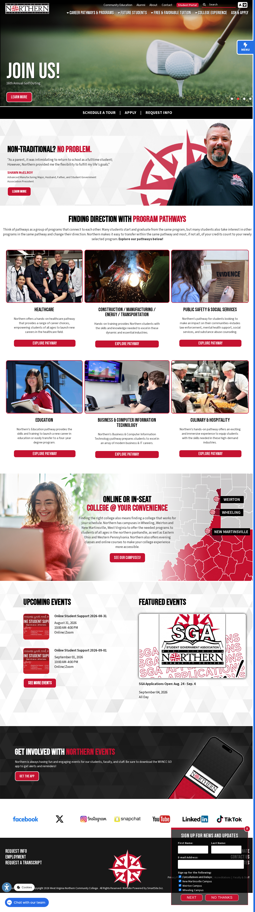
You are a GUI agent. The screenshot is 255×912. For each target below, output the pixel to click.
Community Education (118, 5)
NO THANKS (221, 897)
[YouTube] (161, 831)
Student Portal (187, 5)
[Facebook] (26, 831)
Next (191, 897)
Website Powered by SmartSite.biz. (143, 888)
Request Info (16, 851)
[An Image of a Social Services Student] (210, 276)
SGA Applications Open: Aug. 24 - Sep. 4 (167, 684)
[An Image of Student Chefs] (210, 386)
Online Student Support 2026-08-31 (80, 616)
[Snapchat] (127, 831)
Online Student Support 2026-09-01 (80, 650)
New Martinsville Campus (197, 881)
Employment (15, 857)
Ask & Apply (239, 13)
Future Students (133, 13)
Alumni (140, 5)
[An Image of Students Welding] (127, 276)
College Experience (212, 13)
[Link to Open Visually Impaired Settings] (7, 887)
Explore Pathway (45, 343)
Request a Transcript (23, 863)
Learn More (19, 97)
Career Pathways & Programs (91, 13)
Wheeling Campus (193, 890)
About (153, 5)
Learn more (19, 191)
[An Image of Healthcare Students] (44, 276)
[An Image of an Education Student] (44, 386)
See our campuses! (127, 557)
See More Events (40, 683)
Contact (167, 5)
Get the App (27, 776)
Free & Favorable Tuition (172, 13)
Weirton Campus (192, 886)
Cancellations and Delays (197, 877)
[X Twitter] (59, 831)
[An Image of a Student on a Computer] (127, 386)
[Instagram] (93, 831)
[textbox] (220, 4)
